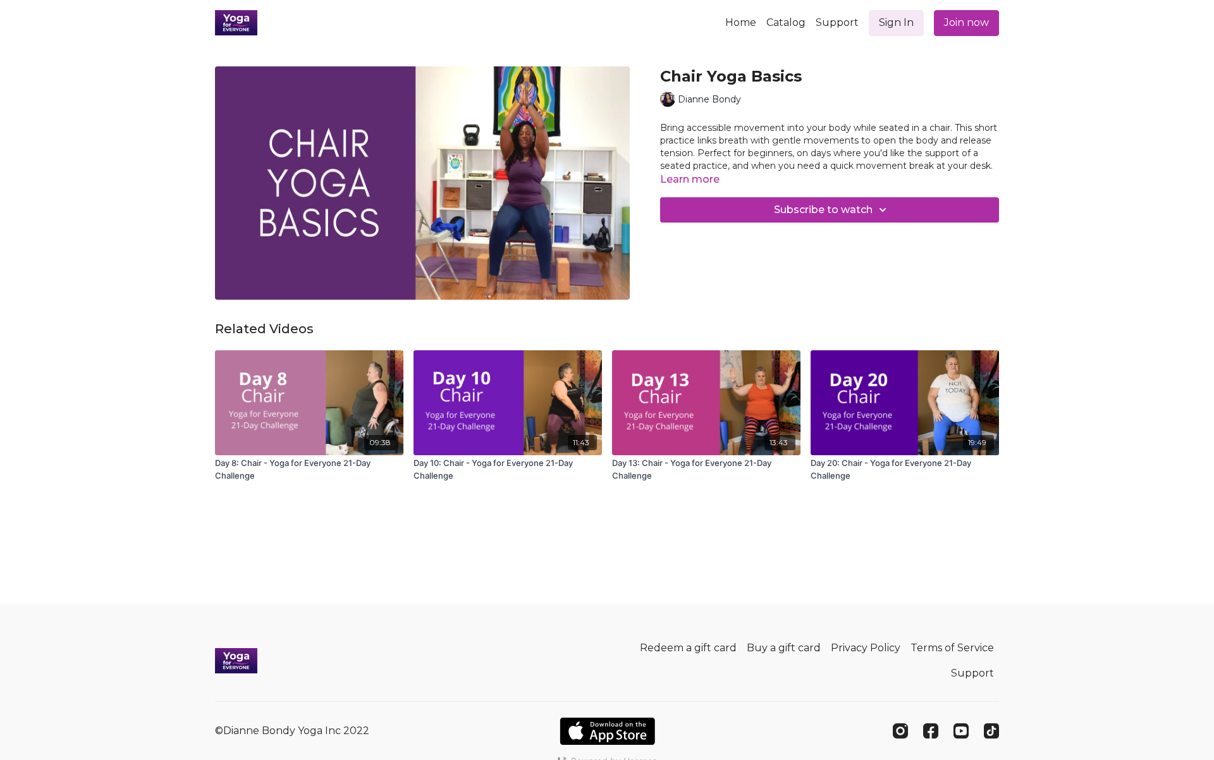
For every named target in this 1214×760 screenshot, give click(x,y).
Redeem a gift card (688, 648)
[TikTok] (991, 731)
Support (837, 22)
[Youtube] (961, 731)
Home (740, 22)
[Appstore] (607, 731)
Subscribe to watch (823, 210)
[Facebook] (930, 731)
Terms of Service (952, 648)
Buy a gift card (784, 648)
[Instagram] (900, 731)
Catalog (786, 22)
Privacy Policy (865, 648)
